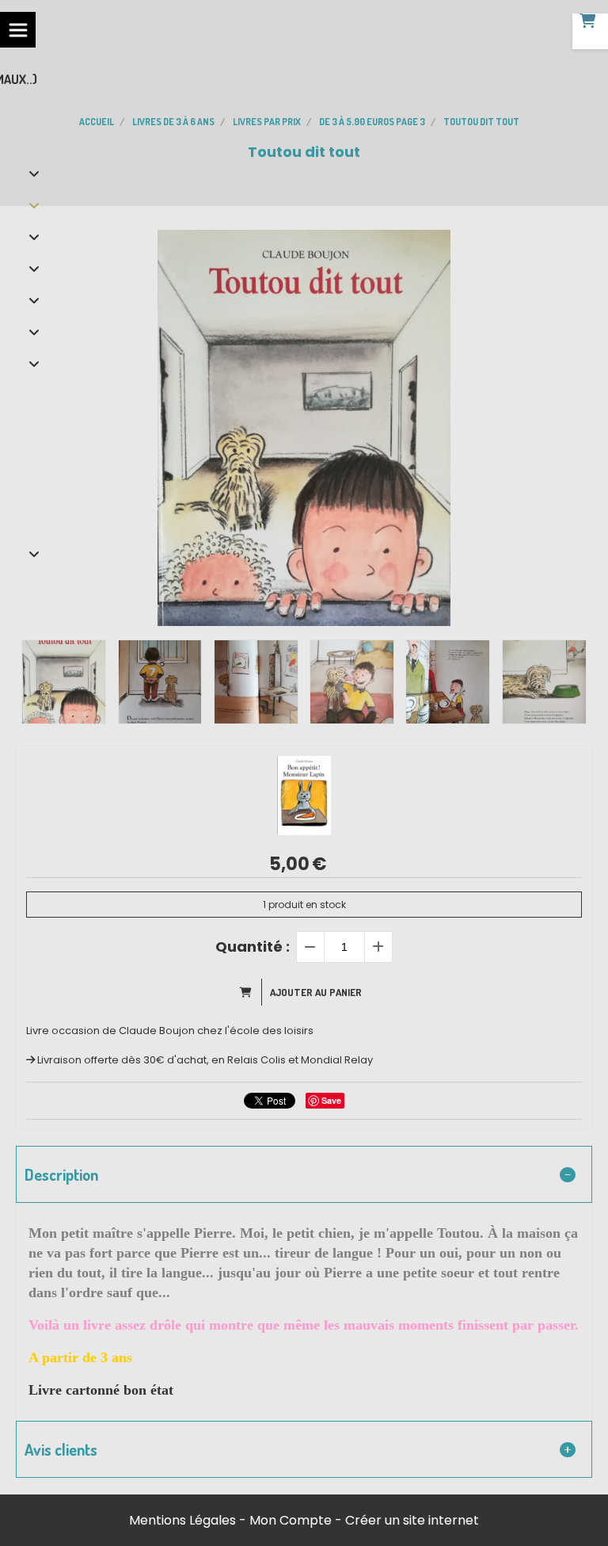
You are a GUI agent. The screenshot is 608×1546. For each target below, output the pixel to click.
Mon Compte (290, 1520)
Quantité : (252, 946)
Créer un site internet (412, 1520)
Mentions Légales (182, 1520)
